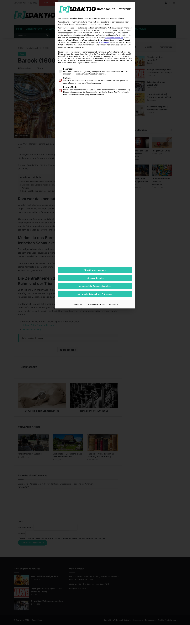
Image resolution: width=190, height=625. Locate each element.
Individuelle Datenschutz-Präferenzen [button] (95, 294)
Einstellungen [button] (104, 42)
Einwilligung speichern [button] (95, 270)
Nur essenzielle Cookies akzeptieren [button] (95, 286)
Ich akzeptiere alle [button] (95, 278)
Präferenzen (77, 304)
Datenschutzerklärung (114, 38)
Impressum (113, 304)
